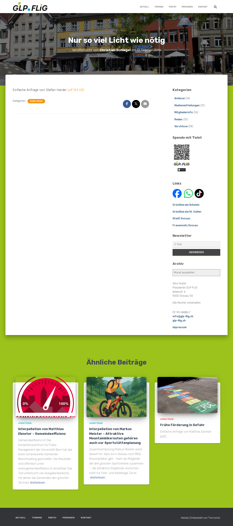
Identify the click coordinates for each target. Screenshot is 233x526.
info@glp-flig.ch (183, 316)
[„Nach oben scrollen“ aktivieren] (225, 518)
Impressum (180, 327)
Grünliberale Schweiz (186, 204)
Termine (159, 6)
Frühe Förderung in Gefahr (182, 425)
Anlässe (179, 98)
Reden (178, 119)
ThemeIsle (214, 517)
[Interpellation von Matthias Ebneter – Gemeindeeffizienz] (45, 396)
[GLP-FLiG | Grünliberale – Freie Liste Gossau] (30, 6)
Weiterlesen (37, 482)
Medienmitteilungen (187, 105)
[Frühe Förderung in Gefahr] (187, 394)
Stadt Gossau (181, 218)
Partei (172, 6)
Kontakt (203, 6)
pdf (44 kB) (76, 90)
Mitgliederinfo (183, 112)
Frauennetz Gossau (185, 225)
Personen (187, 6)
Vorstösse (36, 101)
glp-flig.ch (179, 320)
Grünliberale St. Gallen (187, 211)
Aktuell (144, 6)
